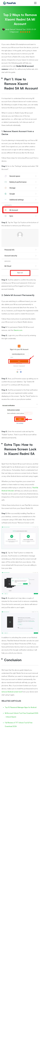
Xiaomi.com (18, 330)
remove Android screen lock (12, 692)
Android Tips (20, 29)
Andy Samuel (10, 29)
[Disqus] (20, 764)
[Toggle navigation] (35, 3)
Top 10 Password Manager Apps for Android (20, 707)
